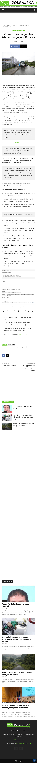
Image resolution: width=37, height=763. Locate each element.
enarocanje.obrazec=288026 (11, 143)
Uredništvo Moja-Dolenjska (18, 731)
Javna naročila (11, 344)
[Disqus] (18, 502)
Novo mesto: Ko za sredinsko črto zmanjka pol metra (17, 673)
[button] (3, 10)
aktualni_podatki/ (23, 334)
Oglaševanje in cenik (18, 740)
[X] (7, 355)
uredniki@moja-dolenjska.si (23, 743)
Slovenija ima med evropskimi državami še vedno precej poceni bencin (23, 417)
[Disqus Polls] (18, 457)
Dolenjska (4, 429)
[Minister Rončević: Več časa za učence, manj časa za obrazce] (18, 695)
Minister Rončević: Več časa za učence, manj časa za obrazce (15, 706)
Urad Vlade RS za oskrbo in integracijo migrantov (14, 347)
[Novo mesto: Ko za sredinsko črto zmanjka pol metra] (7, 426)
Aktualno (4, 411)
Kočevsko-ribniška (10, 25)
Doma (3, 25)
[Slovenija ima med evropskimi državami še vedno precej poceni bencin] (7, 417)
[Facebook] (3, 355)
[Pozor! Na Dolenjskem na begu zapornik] (7, 409)
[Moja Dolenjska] (18, 4)
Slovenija (22, 30)
